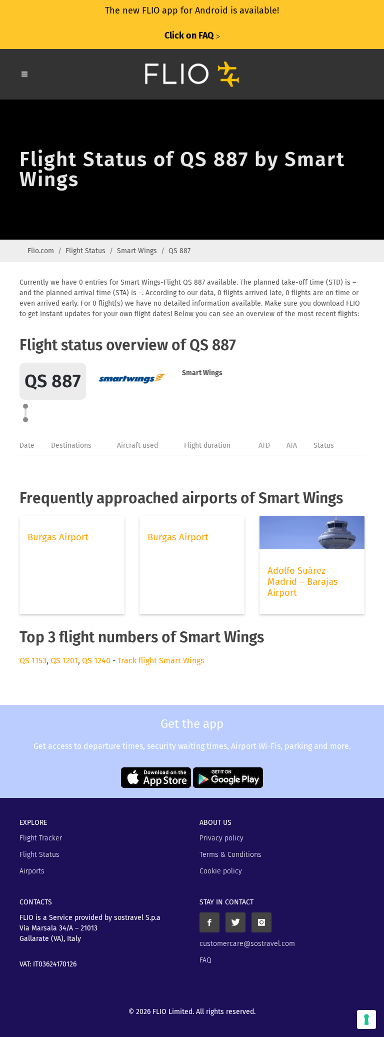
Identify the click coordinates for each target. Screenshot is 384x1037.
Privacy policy (222, 838)
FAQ (206, 960)
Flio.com (41, 251)
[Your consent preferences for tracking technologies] (366, 1019)
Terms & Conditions (231, 854)
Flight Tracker (41, 838)
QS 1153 (33, 660)
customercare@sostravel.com (247, 943)
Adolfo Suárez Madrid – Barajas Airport (303, 581)
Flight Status (86, 251)
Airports (32, 871)
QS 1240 (96, 660)
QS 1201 (64, 660)
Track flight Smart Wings (161, 660)
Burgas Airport (58, 537)
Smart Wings (137, 251)
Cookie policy (221, 871)
